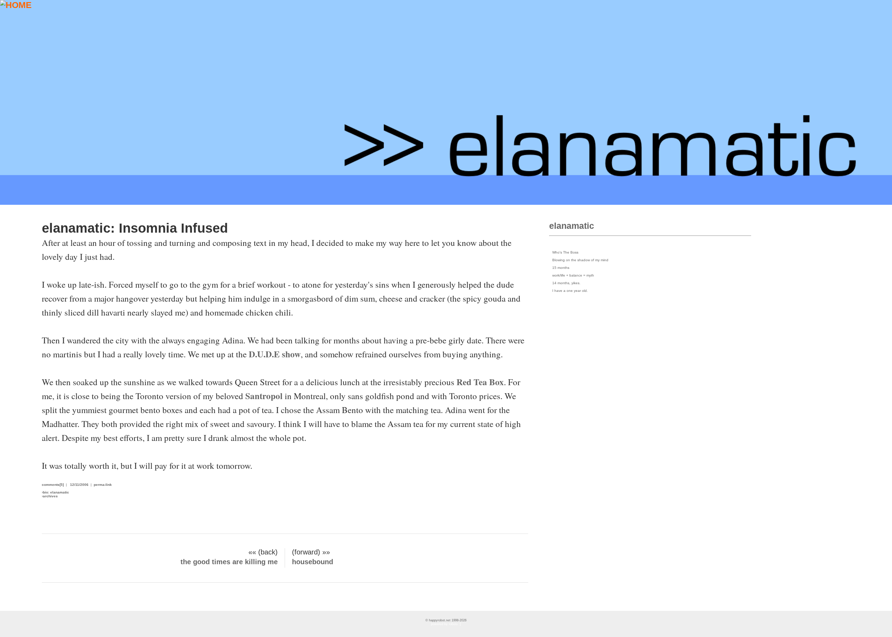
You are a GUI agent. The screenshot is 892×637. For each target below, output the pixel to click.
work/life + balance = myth (573, 275)
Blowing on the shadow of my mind (580, 260)
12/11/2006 (79, 485)
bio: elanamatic (56, 492)
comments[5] (53, 485)
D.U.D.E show (275, 354)
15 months (560, 268)
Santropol (265, 395)
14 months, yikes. (566, 283)
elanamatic (571, 226)
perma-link (103, 485)
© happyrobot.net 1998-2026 (446, 620)
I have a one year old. (570, 291)
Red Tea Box (480, 381)
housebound (312, 562)
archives (50, 496)
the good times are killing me (229, 562)
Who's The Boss (565, 252)
